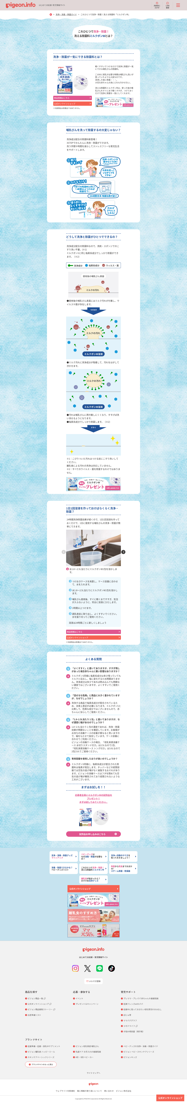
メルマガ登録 (94, 981)
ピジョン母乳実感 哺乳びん (87, 1046)
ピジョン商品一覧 (35, 998)
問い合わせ (109, 1090)
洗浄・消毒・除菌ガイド (66, 14)
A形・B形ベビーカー (85, 1057)
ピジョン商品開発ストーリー (40, 1009)
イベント (79, 998)
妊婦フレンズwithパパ (133, 1004)
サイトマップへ (93, 1073)
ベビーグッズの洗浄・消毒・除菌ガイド (140, 1046)
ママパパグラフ (130, 1020)
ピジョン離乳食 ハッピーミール (41, 1051)
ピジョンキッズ (130, 1057)
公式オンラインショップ (64, 103)
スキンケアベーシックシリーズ (41, 1057)
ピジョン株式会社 (123, 1090)
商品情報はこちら (61, 97)
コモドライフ (129, 1026)
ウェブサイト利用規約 (65, 1090)
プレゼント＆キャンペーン (87, 1004)
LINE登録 (167, 6)
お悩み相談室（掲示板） (134, 1031)
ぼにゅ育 (127, 1015)
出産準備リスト (34, 1015)
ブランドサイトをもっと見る (42, 1064)
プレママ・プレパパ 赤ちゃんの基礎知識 (140, 998)
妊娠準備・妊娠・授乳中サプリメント (44, 1046)
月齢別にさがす (157, 6)
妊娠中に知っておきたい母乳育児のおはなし (142, 1009)
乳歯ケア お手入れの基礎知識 (88, 1051)
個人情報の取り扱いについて (89, 1090)
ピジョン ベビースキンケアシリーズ (138, 1051)
